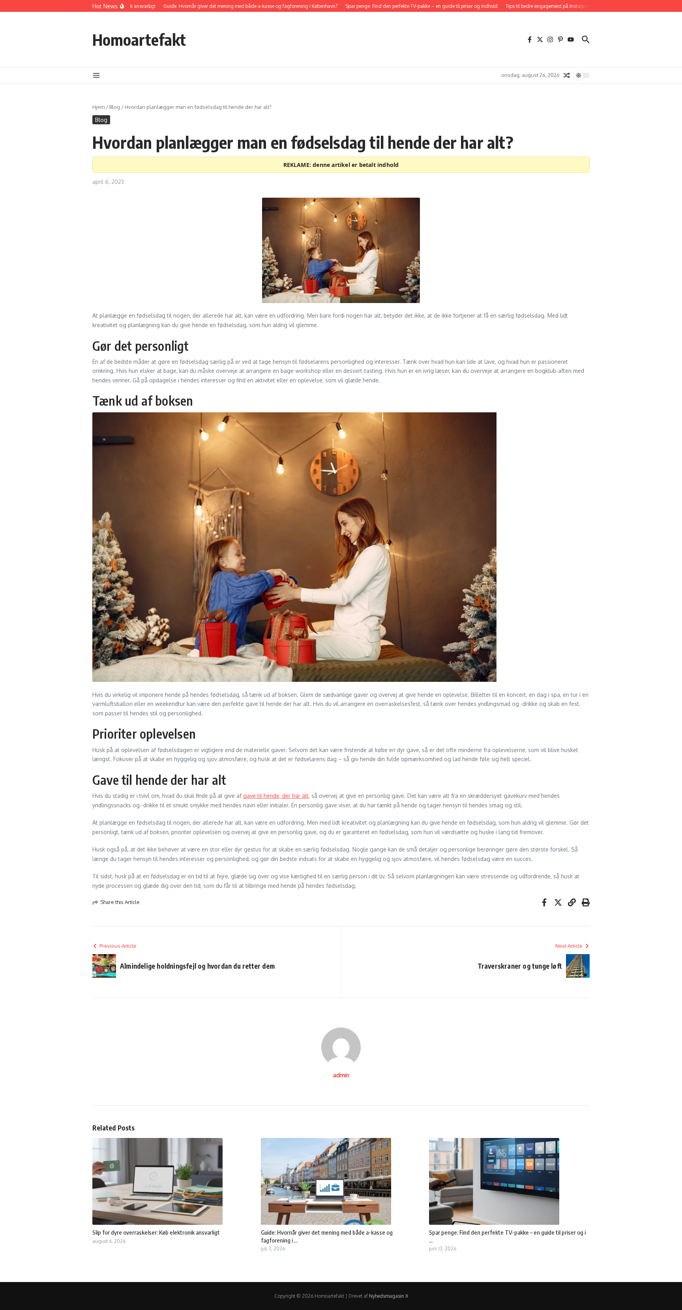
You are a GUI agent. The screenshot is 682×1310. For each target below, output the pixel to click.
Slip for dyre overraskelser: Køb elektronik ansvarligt (156, 1232)
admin (341, 1075)
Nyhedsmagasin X (388, 1296)
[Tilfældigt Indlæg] (567, 75)
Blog (114, 107)
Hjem (98, 107)
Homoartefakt (139, 39)
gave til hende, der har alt (276, 795)
